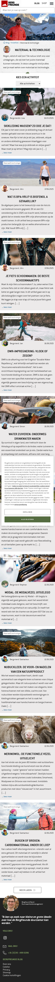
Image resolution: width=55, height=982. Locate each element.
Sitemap (7, 972)
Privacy (6, 969)
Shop (44, 3)
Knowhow (14, 43)
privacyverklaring (21, 504)
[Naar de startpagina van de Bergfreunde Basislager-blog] (10, 4)
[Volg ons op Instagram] (5, 939)
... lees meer (7, 152)
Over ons (7, 964)
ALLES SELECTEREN (27, 519)
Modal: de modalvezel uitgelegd (27, 592)
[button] (52, 3)
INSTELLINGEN (27, 512)
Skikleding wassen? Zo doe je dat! (27, 126)
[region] (27, 491)
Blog (7, 43)
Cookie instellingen (12, 975)
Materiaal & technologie (12, 92)
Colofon (6, 966)
